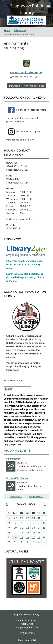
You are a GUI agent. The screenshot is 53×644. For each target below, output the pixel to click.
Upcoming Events (17, 450)
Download (14, 85)
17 (15, 532)
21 (38, 532)
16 (9, 532)
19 (27, 532)
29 (27, 518)
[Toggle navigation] (48, 5)
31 (38, 518)
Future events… (36, 496)
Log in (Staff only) (27, 639)
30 (33, 518)
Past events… (16, 496)
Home (7, 30)
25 (21, 537)
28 (21, 518)
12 (27, 527)
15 (44, 527)
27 (33, 537)
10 (15, 527)
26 (27, 537)
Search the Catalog (13, 380)
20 (33, 532)
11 (21, 527)
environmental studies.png (26, 72)
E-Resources (20, 30)
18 (21, 532)
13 (33, 527)
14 (38, 527)
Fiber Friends (13, 458)
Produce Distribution (17, 478)
